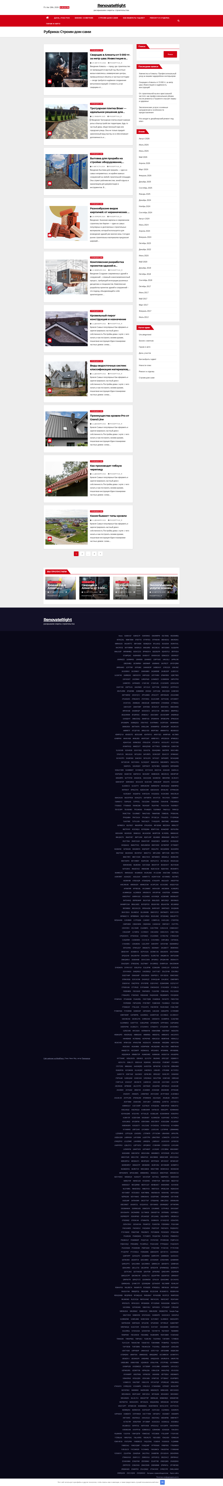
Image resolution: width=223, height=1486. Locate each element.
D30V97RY (155, 944)
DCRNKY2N (154, 952)
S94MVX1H (143, 1311)
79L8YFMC (155, 806)
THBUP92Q (129, 1339)
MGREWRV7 (126, 1165)
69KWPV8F (175, 774)
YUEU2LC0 (125, 1449)
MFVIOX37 (165, 1161)
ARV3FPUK (156, 892)
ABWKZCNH (144, 885)
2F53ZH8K (130, 691)
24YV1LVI (146, 687)
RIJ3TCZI (165, 1295)
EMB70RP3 (175, 979)
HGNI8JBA (156, 1043)
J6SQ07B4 (156, 1086)
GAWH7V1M (154, 1015)
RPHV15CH (135, 1303)
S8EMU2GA (124, 1311)
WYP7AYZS (174, 1406)
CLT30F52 (135, 932)
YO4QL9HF (145, 1445)
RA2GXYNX (125, 1291)
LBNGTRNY (156, 1137)
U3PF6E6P (135, 1351)
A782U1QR (136, 881)
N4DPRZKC (165, 1177)
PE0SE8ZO (165, 1232)
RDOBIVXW (174, 1291)
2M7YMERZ (126, 695)
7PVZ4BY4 (145, 817)
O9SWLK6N (174, 1201)
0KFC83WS (165, 648)
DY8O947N (119, 967)
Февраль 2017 (145, 311)
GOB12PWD (144, 1023)
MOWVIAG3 (165, 1169)
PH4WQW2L (137, 1236)
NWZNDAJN (155, 1193)
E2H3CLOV (165, 967)
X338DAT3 (127, 1414)
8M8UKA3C (175, 833)
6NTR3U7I (125, 790)
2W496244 (136, 703)
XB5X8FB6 (165, 1418)
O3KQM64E (165, 1197)
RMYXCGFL (155, 1299)
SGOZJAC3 (166, 1315)
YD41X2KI (165, 1437)
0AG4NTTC (128, 644)
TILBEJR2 (147, 1339)
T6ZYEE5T (165, 1331)
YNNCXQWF (135, 1445)
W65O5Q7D (155, 1390)
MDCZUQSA (174, 1157)
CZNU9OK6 (136, 944)
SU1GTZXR (135, 1327)
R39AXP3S (119, 1287)
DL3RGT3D (155, 956)
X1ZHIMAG (165, 1410)
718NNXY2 (118, 802)
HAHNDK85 (127, 1039)
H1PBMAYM (145, 1031)
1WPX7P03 (175, 679)
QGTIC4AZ (128, 1272)
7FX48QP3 (147, 809)
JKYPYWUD (164, 1094)
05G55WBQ (175, 636)
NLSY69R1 (126, 1189)
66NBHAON (155, 774)
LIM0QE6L (146, 1141)
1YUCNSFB (165, 683)
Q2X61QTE (136, 1256)
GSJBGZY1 (134, 1027)
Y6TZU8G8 (155, 1434)
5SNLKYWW (119, 770)
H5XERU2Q (128, 1035)
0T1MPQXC (127, 655)
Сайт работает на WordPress (54, 1058)
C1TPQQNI (137, 920)
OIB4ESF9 (146, 1208)
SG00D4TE (156, 1315)
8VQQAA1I (125, 845)
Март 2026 (143, 169)
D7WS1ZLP (137, 948)
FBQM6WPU (164, 995)
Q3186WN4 (145, 1256)
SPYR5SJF (164, 1323)
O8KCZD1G (165, 1201)
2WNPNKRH (155, 703)
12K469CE (147, 659)
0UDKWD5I (137, 655)
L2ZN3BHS (119, 1133)
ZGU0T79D (155, 1461)
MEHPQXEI (145, 1161)
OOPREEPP (125, 1216)
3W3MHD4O (174, 723)
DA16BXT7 (165, 948)
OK (162, 1482)
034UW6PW (156, 636)
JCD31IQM (155, 1090)
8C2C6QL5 (135, 829)
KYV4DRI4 (175, 1125)
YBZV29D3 (156, 1437)
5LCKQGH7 (145, 762)
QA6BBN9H (175, 1260)
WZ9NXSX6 (136, 1410)
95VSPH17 (138, 853)
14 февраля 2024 (99, 270)
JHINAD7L (135, 1094)
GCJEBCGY (174, 1015)
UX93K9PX (165, 1366)
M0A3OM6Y (174, 1149)
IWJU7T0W (157, 1078)
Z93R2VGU (146, 1457)
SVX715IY (154, 1327)
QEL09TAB (145, 1268)
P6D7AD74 (164, 1228)
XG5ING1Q (165, 1422)
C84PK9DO (127, 924)
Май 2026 (143, 157)
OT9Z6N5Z (125, 1220)
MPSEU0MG (134, 1173)
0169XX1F (127, 636)
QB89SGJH (156, 1264)
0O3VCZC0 (137, 652)
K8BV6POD (165, 1106)
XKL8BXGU (126, 1426)
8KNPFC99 (156, 833)
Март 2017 (143, 305)
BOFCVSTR (174, 912)
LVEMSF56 (127, 1149)
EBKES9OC (174, 975)
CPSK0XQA (134, 936)
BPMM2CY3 (124, 916)
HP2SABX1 (155, 1050)
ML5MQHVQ (125, 1169)
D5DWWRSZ (174, 944)
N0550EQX (128, 1177)
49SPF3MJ (155, 730)
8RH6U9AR (165, 837)
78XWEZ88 (136, 806)
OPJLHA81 (155, 1216)
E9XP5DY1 (155, 975)
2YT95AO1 (175, 703)
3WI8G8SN (126, 727)
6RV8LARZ (164, 790)
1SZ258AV (135, 679)
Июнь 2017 (144, 293)
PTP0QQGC (164, 1244)
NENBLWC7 (155, 1185)
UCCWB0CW (164, 1355)
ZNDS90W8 (155, 1465)
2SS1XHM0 (175, 695)
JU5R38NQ (156, 1102)
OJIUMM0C (155, 1208)
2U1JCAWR (155, 699)
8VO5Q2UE (175, 841)
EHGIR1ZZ (145, 979)
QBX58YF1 (165, 1264)
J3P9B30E (127, 1086)
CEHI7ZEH (125, 928)
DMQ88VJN (165, 956)
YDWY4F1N (118, 1441)
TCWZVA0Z (175, 1335)
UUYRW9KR (174, 1362)
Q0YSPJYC (164, 1252)
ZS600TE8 (134, 1469)
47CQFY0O (136, 730)
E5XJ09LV (175, 971)
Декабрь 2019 (145, 268)
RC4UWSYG (164, 1291)
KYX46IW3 (126, 1129)
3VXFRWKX (154, 723)
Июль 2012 (144, 317)
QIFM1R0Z (156, 1272)
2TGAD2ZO (126, 699)
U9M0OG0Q (143, 1355)
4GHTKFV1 (148, 734)
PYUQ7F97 (125, 1252)
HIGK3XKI (126, 1046)
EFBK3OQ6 (126, 979)
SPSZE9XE (155, 1323)
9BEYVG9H (136, 857)
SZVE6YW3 (146, 1331)
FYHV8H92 (128, 1011)
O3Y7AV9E (175, 1197)
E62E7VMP (126, 975)
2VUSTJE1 (127, 703)
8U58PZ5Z (165, 841)
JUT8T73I (165, 1102)
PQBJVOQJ (124, 1244)
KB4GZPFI (164, 1110)
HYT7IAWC (121, 1058)
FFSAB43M (128, 999)
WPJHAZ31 (144, 1402)
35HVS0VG (165, 707)
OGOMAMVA (125, 1208)
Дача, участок (62, 18)
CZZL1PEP (145, 944)
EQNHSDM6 (164, 983)
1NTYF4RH (155, 675)
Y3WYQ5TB (136, 1434)
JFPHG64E (175, 1090)
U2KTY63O (126, 1351)
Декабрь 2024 (145, 200)
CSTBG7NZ (164, 936)
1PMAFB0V (165, 675)
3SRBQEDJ (135, 723)
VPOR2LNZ (165, 1382)
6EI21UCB (139, 782)
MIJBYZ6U (155, 1165)
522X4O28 (128, 750)
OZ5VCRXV (127, 1224)
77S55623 (118, 806)
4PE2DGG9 (165, 738)
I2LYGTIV (148, 1058)
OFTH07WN (174, 1204)
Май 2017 (143, 299)
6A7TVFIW (128, 778)
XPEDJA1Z (155, 1426)
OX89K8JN (155, 1220)
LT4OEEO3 (165, 1145)
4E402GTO (129, 734)
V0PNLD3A (146, 1370)
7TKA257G (164, 817)
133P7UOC (157, 659)
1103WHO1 (130, 659)
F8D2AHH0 (144, 995)
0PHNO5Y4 (147, 652)
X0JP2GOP (146, 1410)
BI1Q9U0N (175, 908)
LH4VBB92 (137, 1141)
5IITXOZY (155, 758)
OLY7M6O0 (145, 1212)
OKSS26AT (175, 1208)
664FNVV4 (137, 774)
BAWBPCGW (125, 904)
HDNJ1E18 (155, 1039)
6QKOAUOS (155, 790)
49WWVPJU (164, 730)
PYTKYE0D (175, 1248)
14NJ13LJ (166, 659)
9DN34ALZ (165, 857)
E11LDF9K (147, 967)
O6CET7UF (145, 1201)
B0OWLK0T (175, 896)
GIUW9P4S (165, 1019)
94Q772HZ (119, 853)
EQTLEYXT (175, 983)
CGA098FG (144, 928)
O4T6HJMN (135, 1201)
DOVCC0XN (145, 960)
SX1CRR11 (126, 1331)
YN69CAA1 (125, 1445)
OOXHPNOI (135, 1216)
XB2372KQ (155, 1418)
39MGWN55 (174, 707)
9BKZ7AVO (146, 857)
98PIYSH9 (165, 853)
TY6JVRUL (156, 1347)
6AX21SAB (147, 778)
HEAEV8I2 (118, 1043)
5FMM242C (175, 754)
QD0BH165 (175, 1264)
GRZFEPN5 (125, 1027)
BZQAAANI (118, 920)
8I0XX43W (119, 833)
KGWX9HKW (164, 1114)
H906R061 (146, 1035)
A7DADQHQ (146, 881)
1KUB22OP (165, 671)
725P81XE (127, 802)
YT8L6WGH (175, 1445)
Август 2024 (144, 219)
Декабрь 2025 (145, 182)
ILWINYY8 (120, 1074)
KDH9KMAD (174, 1110)
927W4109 (127, 849)
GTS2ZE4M (164, 1027)
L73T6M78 (146, 1133)
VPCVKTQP (155, 1382)
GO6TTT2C (134, 1023)
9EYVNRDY (135, 861)
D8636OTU (146, 948)
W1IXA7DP (175, 1386)
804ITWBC (165, 821)
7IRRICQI (175, 809)
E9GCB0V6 (145, 975)
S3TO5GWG (136, 1307)
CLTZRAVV (145, 932)
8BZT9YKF (126, 829)
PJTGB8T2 (147, 1236)
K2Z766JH (145, 1106)
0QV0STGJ (166, 652)
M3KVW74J (135, 1153)
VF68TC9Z (155, 1378)
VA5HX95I (155, 1374)
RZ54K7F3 (175, 1303)
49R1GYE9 (145, 730)
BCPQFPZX (145, 904)
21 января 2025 (99, 116)
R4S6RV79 (137, 1287)
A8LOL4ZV (165, 881)
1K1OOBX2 (126, 671)
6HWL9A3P (157, 782)
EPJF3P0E (145, 983)
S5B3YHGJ (146, 1307)
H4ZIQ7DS (175, 1031)
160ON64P (146, 663)
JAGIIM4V (120, 1090)
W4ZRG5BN (145, 1390)
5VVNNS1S (139, 770)
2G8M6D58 (140, 691)
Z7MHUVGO (126, 1457)
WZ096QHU (126, 1410)
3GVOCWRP (164, 715)
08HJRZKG (175, 640)
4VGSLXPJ (165, 742)
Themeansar (86, 1058)
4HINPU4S (166, 734)
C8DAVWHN (137, 924)
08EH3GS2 (165, 640)
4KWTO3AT (145, 738)
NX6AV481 (165, 1193)
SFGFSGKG (146, 1315)
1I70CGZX (166, 667)
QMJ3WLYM (136, 1276)
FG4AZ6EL (137, 999)
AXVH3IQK (155, 896)
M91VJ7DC (135, 1157)
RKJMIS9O (125, 1299)
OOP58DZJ (175, 1212)
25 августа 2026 (99, 63)
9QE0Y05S (165, 869)
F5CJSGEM (174, 991)
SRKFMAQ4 (125, 1327)
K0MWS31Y (126, 1106)
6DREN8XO (130, 782)
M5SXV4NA (145, 1153)
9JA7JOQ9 (146, 865)
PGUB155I (127, 1236)
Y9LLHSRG (137, 1437)
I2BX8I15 (140, 1058)
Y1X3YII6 (126, 1434)
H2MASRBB (156, 1031)
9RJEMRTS (175, 869)
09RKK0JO (119, 644)
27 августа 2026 (57, 592)
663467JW (127, 774)
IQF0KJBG (147, 1074)
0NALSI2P (117, 652)
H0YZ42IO (136, 1031)
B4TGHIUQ (127, 900)
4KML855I (136, 738)
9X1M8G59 (138, 873)
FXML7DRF (175, 1007)
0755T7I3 (138, 640)
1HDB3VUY (157, 667)
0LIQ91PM (175, 648)
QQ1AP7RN (155, 1276)
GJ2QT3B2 (175, 1019)
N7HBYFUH (156, 1181)
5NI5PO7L (127, 766)
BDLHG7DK (165, 904)
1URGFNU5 (145, 679)
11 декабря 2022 (99, 324)
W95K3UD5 (164, 1390)
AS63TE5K (166, 892)
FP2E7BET (146, 1003)
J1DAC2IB (156, 1082)
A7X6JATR (156, 881)
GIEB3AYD (155, 1019)
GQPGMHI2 (174, 1023)
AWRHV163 (136, 896)
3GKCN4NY (155, 715)
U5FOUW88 (165, 1351)
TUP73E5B (126, 1347)
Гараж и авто (53, 24)
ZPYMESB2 (174, 1465)
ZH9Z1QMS (165, 1461)
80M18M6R (175, 821)
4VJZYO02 (175, 742)
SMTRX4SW (125, 1323)
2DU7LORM (121, 691)
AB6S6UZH (134, 885)
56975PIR (165, 750)
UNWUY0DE (135, 1362)
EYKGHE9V (165, 987)
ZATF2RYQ (155, 1457)
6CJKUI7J (175, 778)
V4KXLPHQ (165, 1370)
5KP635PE (165, 758)
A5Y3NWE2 (166, 877)
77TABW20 (127, 806)
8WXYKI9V (155, 845)
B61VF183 (146, 900)
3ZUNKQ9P (165, 727)
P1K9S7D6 (156, 1224)
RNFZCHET (165, 1299)
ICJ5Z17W (165, 1066)
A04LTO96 (166, 873)
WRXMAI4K (165, 1402)
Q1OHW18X (174, 1252)
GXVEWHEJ (174, 1027)
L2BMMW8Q (174, 1129)
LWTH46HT (146, 1149)
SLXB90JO (164, 1319)
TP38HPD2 (165, 1343)
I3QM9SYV (175, 1058)
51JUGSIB (119, 750)
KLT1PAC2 (175, 1118)
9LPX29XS (126, 869)
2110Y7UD (119, 687)
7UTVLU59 (135, 821)
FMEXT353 (175, 999)
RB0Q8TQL (135, 1291)
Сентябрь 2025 (145, 188)
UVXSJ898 (155, 1366)
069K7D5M (129, 640)
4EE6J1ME (138, 734)
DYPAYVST (128, 967)
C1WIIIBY (146, 920)
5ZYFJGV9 (149, 770)
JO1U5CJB (118, 1098)
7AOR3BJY (175, 806)
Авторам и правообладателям (157, 1473)
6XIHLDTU (138, 798)
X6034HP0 (175, 1414)
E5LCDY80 (166, 971)
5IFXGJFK (147, 758)
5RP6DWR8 (175, 766)
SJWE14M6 (135, 1319)
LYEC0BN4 (164, 1149)
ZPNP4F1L (164, 1465)
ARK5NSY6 (147, 892)
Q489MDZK (165, 1256)
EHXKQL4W (155, 979)
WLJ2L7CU (134, 1398)
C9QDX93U (147, 924)
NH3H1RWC (165, 1185)
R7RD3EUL (156, 1287)
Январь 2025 (144, 194)
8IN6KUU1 (137, 833)
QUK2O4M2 (165, 1280)
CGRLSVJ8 (164, 928)
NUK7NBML (145, 1193)
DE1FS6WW (174, 952)
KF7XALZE (145, 1114)
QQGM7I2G (165, 1276)
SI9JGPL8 (175, 1315)
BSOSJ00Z (155, 916)
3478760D (146, 707)
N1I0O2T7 (137, 1177)
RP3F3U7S (126, 1303)
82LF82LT (129, 825)
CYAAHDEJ (126, 944)
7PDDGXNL (175, 813)
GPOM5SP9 (154, 1023)
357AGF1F (155, 707)
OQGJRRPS (165, 1216)
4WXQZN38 (146, 746)
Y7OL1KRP (165, 1434)
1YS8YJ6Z (145, 683)
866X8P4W (139, 825)
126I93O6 (139, 659)
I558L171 (130, 1062)
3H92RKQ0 (175, 715)
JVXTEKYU (175, 1102)
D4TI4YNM (164, 944)
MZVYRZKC (118, 1177)
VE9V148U (146, 1378)
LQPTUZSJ (137, 1145)
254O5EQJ (165, 687)
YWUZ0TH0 (165, 1449)
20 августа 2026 (125, 592)
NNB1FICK (146, 1189)
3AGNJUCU (146, 711)
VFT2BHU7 (164, 1378)
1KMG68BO (145, 671)
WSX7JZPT (122, 1406)
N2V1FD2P (146, 1177)
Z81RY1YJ (136, 1457)
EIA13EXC (165, 979)
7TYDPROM (174, 817)
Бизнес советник (84, 18)
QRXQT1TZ (137, 1280)
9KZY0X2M (175, 865)
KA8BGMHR (145, 1110)
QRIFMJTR (127, 1280)
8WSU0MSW (145, 845)
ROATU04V (175, 1299)
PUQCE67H (175, 1244)
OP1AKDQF (145, 1216)
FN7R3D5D (127, 1003)
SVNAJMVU (145, 1327)
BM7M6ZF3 (164, 912)
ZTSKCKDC (154, 1469)
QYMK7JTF (136, 1283)
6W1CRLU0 (175, 794)
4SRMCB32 (137, 742)
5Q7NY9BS (156, 766)
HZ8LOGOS (131, 1058)
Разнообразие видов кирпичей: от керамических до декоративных (110, 212)
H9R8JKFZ (165, 1035)
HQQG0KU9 (126, 1054)
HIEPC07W (175, 1043)
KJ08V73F (126, 1118)
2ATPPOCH (175, 687)
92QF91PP (145, 849)
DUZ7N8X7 (144, 964)
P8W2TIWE (135, 1232)
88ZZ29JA (166, 825)
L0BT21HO (136, 1129)
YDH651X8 (175, 1437)
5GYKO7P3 (120, 758)
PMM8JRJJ (175, 1236)
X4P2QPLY (156, 1414)
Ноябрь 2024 (144, 206)
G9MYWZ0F (124, 1015)
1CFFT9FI (129, 667)
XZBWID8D (156, 1430)
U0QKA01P (165, 1347)
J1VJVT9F (175, 1082)
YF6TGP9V (128, 1441)
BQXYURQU (145, 916)
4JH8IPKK (117, 738)
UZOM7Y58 (136, 1370)
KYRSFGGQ (165, 1125)
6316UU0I (166, 770)
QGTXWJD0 (137, 1272)
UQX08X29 (144, 1362)
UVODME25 (137, 1366)
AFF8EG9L (137, 888)
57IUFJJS (120, 754)
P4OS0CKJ (137, 1228)
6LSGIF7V (135, 786)
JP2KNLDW (137, 1098)
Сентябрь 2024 (145, 213)
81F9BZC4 (121, 825)
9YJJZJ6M (157, 873)
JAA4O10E (175, 1086)
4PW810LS (175, 738)
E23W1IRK (156, 967)
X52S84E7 (165, 1414)
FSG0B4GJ (166, 1003)
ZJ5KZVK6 (135, 1465)
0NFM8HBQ (127, 652)
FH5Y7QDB (147, 999)
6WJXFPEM (129, 798)
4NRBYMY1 (155, 738)
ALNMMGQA (127, 892)
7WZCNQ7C (145, 821)
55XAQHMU (156, 750)
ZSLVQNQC (144, 1469)
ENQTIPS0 (135, 983)
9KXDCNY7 (165, 865)
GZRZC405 (127, 1031)
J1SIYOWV (165, 1082)
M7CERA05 (165, 1153)
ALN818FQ (175, 888)
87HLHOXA (148, 825)
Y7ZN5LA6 (118, 1437)
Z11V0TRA (127, 1453)
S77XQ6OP (166, 1307)
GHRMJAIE (146, 1019)
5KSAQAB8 (175, 758)
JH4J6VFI (126, 1094)
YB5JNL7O (147, 1437)
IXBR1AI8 (175, 1078)
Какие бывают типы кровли (108, 515)
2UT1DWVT (175, 699)
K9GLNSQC (125, 1110)
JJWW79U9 (145, 1094)
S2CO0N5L (126, 1307)
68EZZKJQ (165, 774)
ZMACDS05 (145, 1465)
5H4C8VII (138, 758)
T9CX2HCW (135, 1335)
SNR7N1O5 (136, 1323)
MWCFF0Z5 (164, 1173)
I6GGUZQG (157, 1062)
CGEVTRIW (154, 928)
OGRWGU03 (136, 1208)
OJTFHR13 (165, 1208)
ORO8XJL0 (175, 1216)
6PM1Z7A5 (134, 790)
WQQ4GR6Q (154, 1402)
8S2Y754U (126, 841)
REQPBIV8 (128, 1295)
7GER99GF (157, 809)
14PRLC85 (175, 659)
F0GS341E (136, 991)
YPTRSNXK (155, 1445)
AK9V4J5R (156, 888)
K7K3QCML (155, 1106)
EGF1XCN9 (136, 979)
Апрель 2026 (144, 163)
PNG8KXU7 (125, 1240)
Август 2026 (144, 139)
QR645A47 (175, 1276)
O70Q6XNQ (155, 1201)
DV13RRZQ (154, 964)
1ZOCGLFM (174, 683)
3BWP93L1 (175, 711)
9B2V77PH (175, 853)
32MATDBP (137, 707)
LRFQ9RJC (147, 1145)
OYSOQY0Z (165, 1220)
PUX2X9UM (126, 1248)
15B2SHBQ (127, 663)
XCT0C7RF (127, 1422)
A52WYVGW (156, 877)
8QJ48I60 (156, 837)
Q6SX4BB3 (144, 1260)
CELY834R (135, 928)
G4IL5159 (155, 1011)
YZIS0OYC (118, 1453)
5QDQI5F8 (165, 766)
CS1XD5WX (154, 936)
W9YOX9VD (174, 1390)
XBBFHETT (175, 1418)
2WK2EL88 (145, 703)
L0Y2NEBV (145, 1129)
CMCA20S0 (154, 932)
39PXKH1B (126, 711)
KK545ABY (145, 1118)
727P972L (136, 802)
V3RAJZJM (155, 1370)
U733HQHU (124, 1355)
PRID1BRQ (134, 1244)
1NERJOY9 (136, 675)
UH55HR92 (145, 1358)
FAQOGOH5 (154, 995)
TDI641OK (120, 1339)
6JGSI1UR (175, 782)
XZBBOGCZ (146, 1430)
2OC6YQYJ (136, 695)
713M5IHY (175, 798)
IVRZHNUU (147, 1078)
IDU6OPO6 (119, 1070)
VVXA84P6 (137, 1386)
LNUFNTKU (118, 1145)
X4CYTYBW (147, 1414)
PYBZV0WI (155, 1248)
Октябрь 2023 (145, 243)
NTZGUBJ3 (135, 1193)
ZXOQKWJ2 (141, 1473)
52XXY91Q (138, 750)
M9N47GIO (144, 1157)
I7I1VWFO (175, 1062)
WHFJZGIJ (146, 1394)
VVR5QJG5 (127, 1386)
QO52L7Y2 (145, 1276)
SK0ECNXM (145, 1319)
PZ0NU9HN (144, 1252)
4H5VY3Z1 (157, 734)
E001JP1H (137, 967)
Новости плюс (145, 365)
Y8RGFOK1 (128, 1437)
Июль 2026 (144, 145)
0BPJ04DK (137, 644)
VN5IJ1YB (145, 1382)
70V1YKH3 (166, 798)
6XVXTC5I (156, 798)
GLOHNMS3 (124, 1023)
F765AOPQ (126, 995)
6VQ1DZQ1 (155, 794)
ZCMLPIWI (136, 1461)
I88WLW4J (128, 1066)
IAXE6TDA (147, 1066)
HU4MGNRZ (146, 1054)
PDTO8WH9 (155, 1232)
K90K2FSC (175, 1106)
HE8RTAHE (165, 1039)
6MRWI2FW (155, 786)
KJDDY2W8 (136, 1118)
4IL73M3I (175, 734)
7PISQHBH (126, 817)
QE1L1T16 (135, 1268)
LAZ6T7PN (146, 1137)
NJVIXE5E (175, 1185)
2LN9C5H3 (175, 691)
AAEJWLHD (124, 885)
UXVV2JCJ (175, 1366)
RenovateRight (111, 5)
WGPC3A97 (136, 1394)
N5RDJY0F (127, 1181)
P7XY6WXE (125, 1232)
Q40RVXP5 (155, 1256)
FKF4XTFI (165, 999)
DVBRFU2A (164, 964)
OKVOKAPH (125, 1212)
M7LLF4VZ (175, 1153)
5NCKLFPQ (175, 762)
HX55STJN (165, 1054)
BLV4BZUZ (135, 912)
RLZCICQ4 (134, 1299)
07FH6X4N (156, 640)
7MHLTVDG (146, 813)
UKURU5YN (165, 1358)
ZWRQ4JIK (121, 1473)
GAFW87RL (135, 1015)
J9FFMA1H (165, 1086)
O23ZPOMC (155, 1197)
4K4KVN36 (127, 738)
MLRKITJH (135, 1169)
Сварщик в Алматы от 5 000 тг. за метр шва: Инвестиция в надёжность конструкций (110, 58)
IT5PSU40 (119, 1078)
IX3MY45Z (166, 1078)
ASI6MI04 (175, 892)
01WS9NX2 (146, 636)
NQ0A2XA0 (175, 1189)
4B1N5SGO (175, 730)
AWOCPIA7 (126, 896)
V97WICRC (146, 1374)
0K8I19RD (146, 648)
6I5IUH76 (166, 782)
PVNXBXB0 (136, 1248)
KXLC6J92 (145, 1125)
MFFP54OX (155, 1161)
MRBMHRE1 (144, 1173)
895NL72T (175, 825)
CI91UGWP (126, 932)
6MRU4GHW (145, 786)
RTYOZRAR (155, 1303)
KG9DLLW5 (154, 1114)
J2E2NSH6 (118, 1086)
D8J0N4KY (155, 948)
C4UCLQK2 (165, 920)
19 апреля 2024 (99, 216)
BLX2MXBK (145, 912)
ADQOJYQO (174, 885)
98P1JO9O (156, 853)
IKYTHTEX (175, 1070)
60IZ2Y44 (158, 770)
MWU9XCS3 (174, 1173)
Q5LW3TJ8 (135, 1260)
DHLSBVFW (135, 956)
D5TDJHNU (127, 948)
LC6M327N (165, 1137)
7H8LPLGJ (166, 809)
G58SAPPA (165, 1011)
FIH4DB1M (156, 999)
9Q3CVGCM (155, 869)
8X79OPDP (165, 845)
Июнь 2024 (144, 225)
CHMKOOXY (174, 928)
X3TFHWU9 (137, 1414)
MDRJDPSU (125, 1161)
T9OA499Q (144, 1335)
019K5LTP (136, 636)
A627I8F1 (175, 877)
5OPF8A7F (146, 766)
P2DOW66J (165, 1224)
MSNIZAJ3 (154, 1173)
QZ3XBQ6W (146, 1283)
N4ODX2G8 (175, 1177)
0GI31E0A (165, 644)
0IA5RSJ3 (137, 648)
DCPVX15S (145, 952)
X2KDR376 (175, 1410)
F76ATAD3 (135, 995)
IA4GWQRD (138, 1066)
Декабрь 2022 (145, 249)
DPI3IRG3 (154, 960)
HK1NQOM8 (155, 1046)
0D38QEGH (147, 644)
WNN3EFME (174, 1398)
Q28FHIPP (126, 1256)
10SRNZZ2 (121, 659)
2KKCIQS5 (165, 691)
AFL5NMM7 (146, 888)
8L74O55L (165, 833)
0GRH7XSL (175, 644)
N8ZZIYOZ (175, 1181)
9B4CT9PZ (126, 857)
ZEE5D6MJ (145, 1461)
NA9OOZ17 (126, 1185)
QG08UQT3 (175, 1268)
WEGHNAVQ (126, 1394)
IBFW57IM (156, 1066)
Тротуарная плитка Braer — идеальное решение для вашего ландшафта (108, 112)
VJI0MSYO (127, 1382)
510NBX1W (165, 746)
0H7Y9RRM (129, 648)
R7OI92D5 (146, 1287)
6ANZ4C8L (137, 778)
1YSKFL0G (155, 683)
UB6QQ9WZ (153, 1355)
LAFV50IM (137, 1137)
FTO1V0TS (145, 1007)
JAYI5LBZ (128, 1090)
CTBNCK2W (174, 936)
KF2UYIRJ (135, 1114)
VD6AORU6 (127, 1378)
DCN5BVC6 (135, 952)
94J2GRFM (175, 849)
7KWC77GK (126, 813)
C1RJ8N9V (128, 920)
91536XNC (118, 849)
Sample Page (174, 1311)
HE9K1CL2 (175, 1039)
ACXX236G (164, 885)
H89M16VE (138, 1035)
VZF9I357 (165, 1386)
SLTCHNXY (155, 1319)
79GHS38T (146, 806)
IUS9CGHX (138, 1078)
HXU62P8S (175, 1054)
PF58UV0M (175, 1232)
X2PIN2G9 (118, 1414)
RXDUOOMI (165, 1303)
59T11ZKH (137, 754)
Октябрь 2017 (145, 286)
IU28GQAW (128, 1078)
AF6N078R (127, 888)
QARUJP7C (126, 1264)
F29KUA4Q (165, 991)
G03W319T (137, 1011)
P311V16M (175, 1224)
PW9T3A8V (146, 1248)
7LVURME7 (136, 813)
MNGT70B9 (155, 1169)
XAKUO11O (146, 1418)
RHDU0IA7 (147, 1295)
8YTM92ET (175, 845)
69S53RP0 (119, 778)
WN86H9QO (164, 1398)
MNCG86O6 (145, 1169)
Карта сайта (174, 1473)
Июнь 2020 (144, 256)
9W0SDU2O (129, 873)
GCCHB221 (164, 1015)
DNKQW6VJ (125, 960)
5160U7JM (175, 746)
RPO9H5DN (145, 1303)
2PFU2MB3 (146, 695)
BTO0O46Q (165, 916)
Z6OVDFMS (174, 1453)
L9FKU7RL (175, 1133)
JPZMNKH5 (147, 1098)
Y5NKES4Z (146, 1434)
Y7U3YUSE (175, 1434)
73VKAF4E (164, 802)
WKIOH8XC (175, 1394)
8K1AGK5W (147, 833)
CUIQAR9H (126, 940)
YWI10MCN (155, 1449)
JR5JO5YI (175, 1098)
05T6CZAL (120, 640)
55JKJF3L (146, 750)
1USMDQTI (155, 679)
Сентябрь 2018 (145, 280)
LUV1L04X (175, 1145)
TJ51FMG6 (157, 1339)
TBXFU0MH (165, 1335)
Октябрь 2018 (145, 274)
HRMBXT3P (136, 1054)
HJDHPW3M (145, 1046)
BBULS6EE (135, 904)
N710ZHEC (146, 1181)
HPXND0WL (174, 1050)
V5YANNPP (127, 1374)
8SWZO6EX (155, 841)
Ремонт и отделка (159, 18)
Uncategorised (145, 335)
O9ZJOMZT (125, 1204)
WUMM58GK (142, 1406)
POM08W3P (135, 1240)
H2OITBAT (165, 1031)
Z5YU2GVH (164, 1453)
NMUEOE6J (136, 1189)
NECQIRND (135, 1185)
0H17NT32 (119, 648)
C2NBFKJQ (155, 920)
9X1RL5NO (148, 873)
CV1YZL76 (145, 940)
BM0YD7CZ (155, 912)
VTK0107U (117, 1386)
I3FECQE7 (165, 1058)
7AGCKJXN (165, 806)
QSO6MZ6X (146, 1280)
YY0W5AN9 (175, 1449)
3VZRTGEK (164, 723)
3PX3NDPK (125, 723)
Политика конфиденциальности (167, 1477)
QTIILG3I (155, 1280)
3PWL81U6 (175, 719)
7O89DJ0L (165, 813)
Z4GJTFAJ (145, 1453)
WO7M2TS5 (123, 1402)
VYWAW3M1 (156, 1386)
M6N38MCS (155, 1153)
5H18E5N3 (129, 758)
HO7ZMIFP (135, 1050)
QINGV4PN (165, 1272)
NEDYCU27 (145, 1185)
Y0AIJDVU (175, 1430)
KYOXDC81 (155, 1125)
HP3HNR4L (164, 1050)
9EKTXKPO (125, 861)
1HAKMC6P (147, 667)
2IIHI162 (148, 691)
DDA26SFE (164, 952)
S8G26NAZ (133, 1311)
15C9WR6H (137, 663)
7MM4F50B (156, 813)
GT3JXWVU (144, 1027)
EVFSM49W (144, 987)
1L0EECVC (175, 671)
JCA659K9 (146, 1090)
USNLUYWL (154, 1362)
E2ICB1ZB (175, 967)
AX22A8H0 (146, 896)
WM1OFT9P (144, 1398)
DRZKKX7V (175, 960)
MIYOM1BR (165, 1165)
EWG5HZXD (155, 987)
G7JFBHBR (175, 1011)
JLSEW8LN (175, 1094)
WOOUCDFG (134, 1402)
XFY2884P (146, 1422)
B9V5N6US (175, 900)
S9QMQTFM (163, 1311)
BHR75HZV (165, 908)
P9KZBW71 (145, 1232)
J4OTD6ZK (146, 1086)
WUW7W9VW (153, 1406)
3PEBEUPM (165, 719)
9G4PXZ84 (145, 861)
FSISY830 (175, 1003)
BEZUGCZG (136, 908)
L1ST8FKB (164, 1129)
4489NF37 (126, 730)
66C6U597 (146, 774)
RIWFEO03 (175, 1295)
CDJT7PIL (175, 924)
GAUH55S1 (144, 1015)
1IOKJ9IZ (175, 667)
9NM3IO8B (145, 869)
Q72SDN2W (154, 1260)
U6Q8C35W (175, 1351)
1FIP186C (138, 667)
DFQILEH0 (125, 956)
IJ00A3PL (157, 1070)
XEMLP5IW (137, 1422)
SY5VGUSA (136, 1331)
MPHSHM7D (123, 1173)
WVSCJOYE (164, 1406)
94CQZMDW (165, 849)
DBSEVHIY (125, 952)
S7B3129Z (175, 1307)
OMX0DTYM (155, 1212)
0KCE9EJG (156, 648)
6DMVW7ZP (120, 782)
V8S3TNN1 (137, 1374)
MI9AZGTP (136, 1165)
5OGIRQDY (137, 766)
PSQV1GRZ (154, 1244)
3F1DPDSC (136, 715)
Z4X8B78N (155, 1453)
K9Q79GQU (135, 1110)
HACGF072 (175, 1035)
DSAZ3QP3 (125, 964)
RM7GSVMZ (144, 1299)
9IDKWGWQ (127, 865)
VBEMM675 (174, 1374)
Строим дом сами (108, 18)
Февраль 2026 (145, 176)
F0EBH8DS (127, 991)
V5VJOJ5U (175, 1370)
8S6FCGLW (136, 841)
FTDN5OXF (126, 1007)
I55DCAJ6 (138, 1062)
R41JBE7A (128, 1287)
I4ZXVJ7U (121, 1062)
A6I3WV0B (127, 881)
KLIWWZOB (155, 1118)
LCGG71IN (175, 1137)
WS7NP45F (175, 1402)
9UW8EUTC (119, 873)
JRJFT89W (127, 1102)
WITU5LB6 (155, 1394)
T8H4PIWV (125, 1335)
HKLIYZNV (165, 1046)
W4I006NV (135, 1390)
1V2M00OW (165, 679)
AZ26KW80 (165, 896)
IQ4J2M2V (138, 1074)
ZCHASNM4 (126, 1461)
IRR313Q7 (156, 1074)
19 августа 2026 (159, 592)
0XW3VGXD (155, 655)
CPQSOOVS (124, 936)
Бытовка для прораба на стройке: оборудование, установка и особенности (107, 162)
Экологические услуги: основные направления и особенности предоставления (153, 109)
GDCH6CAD (126, 1019)
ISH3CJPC (165, 1074)
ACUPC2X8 (154, 885)
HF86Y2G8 (127, 1043)
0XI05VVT (146, 655)
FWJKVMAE (164, 1007)
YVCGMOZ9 (135, 1449)
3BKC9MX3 (165, 711)
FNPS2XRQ (137, 1003)
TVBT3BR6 (136, 1347)
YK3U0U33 (165, 1441)
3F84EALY (145, 715)
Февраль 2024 (145, 237)
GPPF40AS (165, 1023)
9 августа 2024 (98, 166)
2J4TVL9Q (156, 691)
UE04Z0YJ (126, 1358)
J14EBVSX (147, 1082)
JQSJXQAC (157, 1098)
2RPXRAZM (165, 695)
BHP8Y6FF (156, 908)
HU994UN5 (156, 1054)
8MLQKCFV (120, 837)
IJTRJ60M (165, 1070)
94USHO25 (129, 853)
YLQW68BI (175, 1441)
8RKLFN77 (175, 837)
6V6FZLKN (146, 794)
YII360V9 (157, 1441)
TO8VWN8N (155, 1343)
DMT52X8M (175, 956)
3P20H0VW (155, 719)
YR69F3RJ (165, 1445)
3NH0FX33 (145, 719)
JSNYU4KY (147, 1102)
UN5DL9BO (125, 1362)
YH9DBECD (138, 1441)
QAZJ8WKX (146, 1264)
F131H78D (155, 991)
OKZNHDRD (135, 1212)
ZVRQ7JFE (164, 1469)
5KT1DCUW (125, 762)
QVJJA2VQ (175, 1280)
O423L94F (125, 1201)
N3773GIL (155, 1177)
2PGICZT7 (155, 695)
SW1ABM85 (164, 1327)
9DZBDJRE (175, 857)
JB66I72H (137, 1090)
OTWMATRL (145, 1220)
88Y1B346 (157, 825)
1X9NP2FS (126, 683)
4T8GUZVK (146, 742)
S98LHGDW (153, 1311)
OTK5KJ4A (135, 1220)
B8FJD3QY (165, 900)
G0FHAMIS (147, 1011)
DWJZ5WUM (174, 964)
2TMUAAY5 (136, 699)
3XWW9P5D (155, 727)
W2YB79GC (125, 1390)
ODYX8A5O (154, 1204)
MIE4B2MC (146, 1165)
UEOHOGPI (135, 1358)
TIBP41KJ (138, 1339)
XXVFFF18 (136, 1430)
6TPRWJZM (174, 790)
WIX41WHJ (165, 1394)
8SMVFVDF (145, 841)
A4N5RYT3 (146, 877)
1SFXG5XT (126, 679)
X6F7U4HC (126, 1418)
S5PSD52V (156, 1307)
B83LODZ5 (155, 900)
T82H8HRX (175, 1331)
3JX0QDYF (126, 719)
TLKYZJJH (125, 1343)
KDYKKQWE (125, 1114)
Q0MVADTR (154, 1252)
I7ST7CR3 (119, 1066)
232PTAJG (129, 687)
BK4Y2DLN (125, 912)
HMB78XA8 (175, 1046)
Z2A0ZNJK (136, 1453)
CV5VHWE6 (155, 940)
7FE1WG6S (138, 809)
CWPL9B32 (165, 940)
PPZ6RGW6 (164, 1240)
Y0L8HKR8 (118, 1434)
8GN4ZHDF (165, 829)
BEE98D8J (126, 908)
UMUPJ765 (175, 1358)
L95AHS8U (165, 1133)
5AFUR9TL (147, 754)
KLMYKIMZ (165, 1118)
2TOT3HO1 (145, 699)
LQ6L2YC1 (128, 1145)
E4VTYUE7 (156, 971)
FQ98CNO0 (156, 1003)
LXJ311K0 (155, 1149)
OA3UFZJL (134, 1204)
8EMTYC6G (155, 829)
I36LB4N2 (156, 1058)
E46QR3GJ (137, 971)
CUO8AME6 (136, 940)
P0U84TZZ (146, 1224)
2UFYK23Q (165, 699)
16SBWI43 (155, 663)
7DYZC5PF (119, 809)
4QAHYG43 (127, 742)
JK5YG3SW (154, 1094)
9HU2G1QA (175, 861)
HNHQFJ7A (125, 1050)
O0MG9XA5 (145, 1197)
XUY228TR (164, 1426)
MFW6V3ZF (174, 1161)
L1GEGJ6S (155, 1129)
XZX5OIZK (165, 1430)
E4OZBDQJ (147, 971)
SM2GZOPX (174, 1319)
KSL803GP (175, 1122)
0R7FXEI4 (175, 652)
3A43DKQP (136, 711)
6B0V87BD (166, 778)
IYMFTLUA (119, 1082)
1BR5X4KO (120, 667)
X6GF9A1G (136, 1418)
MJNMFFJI (175, 1165)
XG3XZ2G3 (156, 1422)
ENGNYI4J (126, 983)
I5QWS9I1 (147, 1062)
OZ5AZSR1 (175, 1220)
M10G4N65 (126, 1153)
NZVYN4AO (135, 1197)
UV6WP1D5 (127, 1366)
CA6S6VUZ (156, 924)
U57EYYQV (155, 1351)
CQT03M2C (144, 936)
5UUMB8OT (129, 770)
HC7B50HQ (137, 1039)
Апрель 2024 (144, 231)
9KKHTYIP (155, 865)
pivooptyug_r (116, 63)
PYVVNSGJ (135, 1252)
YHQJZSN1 (148, 1441)
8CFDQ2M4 (145, 829)
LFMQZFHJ (118, 1141)
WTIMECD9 (132, 1406)
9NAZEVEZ (136, 869)
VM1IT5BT (136, 1382)
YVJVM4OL (145, 1449)
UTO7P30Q (164, 1362)
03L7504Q (165, 636)
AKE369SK (165, 888)
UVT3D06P (146, 1366)
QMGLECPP (125, 1276)
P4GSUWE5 (127, 1228)
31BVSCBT (127, 707)
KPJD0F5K (136, 1122)
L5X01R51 (137, 1133)
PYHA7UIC (165, 1248)
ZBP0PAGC (175, 1457)
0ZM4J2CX (165, 655)
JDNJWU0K (165, 1090)
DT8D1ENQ (135, 964)
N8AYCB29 (165, 1181)
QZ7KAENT (156, 1283)
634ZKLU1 (175, 770)
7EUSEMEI (128, 809)
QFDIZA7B (154, 1268)
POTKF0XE (155, 1240)
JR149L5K (166, 1098)
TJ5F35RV (166, 1339)
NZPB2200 (125, 1197)
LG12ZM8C (128, 1141)
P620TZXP (155, 1228)
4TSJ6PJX (156, 742)
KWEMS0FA (126, 1125)
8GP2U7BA (175, 829)
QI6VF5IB (147, 1272)
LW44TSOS (137, 1149)
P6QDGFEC (174, 1228)
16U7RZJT (164, 663)
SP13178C (145, 1323)
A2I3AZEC (127, 877)
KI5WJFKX (175, 1114)
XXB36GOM (126, 1430)
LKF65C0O (175, 1141)
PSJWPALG (144, 1244)
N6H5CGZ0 (137, 1181)
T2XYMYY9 (156, 1331)
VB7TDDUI (165, 1374)
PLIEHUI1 (165, 1236)
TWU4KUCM (146, 1347)
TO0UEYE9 (145, 1343)
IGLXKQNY (139, 1070)
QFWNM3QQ (164, 1268)
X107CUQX (156, 1410)
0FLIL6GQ (156, 644)
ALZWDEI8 (137, 892)
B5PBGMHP (137, 900)
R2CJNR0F (165, 1283)
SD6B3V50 (136, 1315)
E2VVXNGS (127, 971)
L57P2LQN (128, 1133)
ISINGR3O (175, 1074)
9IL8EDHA (137, 865)
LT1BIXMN (156, 1145)
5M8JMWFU (164, 762)
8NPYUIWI (138, 837)
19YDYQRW (174, 663)
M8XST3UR (125, 1157)
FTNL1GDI (135, 1007)
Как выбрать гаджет (134, 18)
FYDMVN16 (118, 1011)
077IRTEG (146, 640)
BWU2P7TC (174, 916)
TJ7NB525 (175, 1339)
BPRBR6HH (135, 916)
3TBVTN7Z (144, 723)
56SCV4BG (175, 750)
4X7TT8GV (156, 746)
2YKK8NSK (165, 703)
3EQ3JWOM (125, 715)
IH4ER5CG (148, 1070)
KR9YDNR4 (145, 1122)
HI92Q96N (165, 1043)
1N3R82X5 (127, 675)
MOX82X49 (175, 1169)
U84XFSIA (133, 1355)
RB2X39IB (144, 1291)
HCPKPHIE (146, 1039)
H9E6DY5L (156, 1035)
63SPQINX (119, 774)
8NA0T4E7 (129, 837)
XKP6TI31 (135, 1426)
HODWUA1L (145, 1050)
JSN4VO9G (137, 1102)
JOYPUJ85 (127, 1098)
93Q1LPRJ (155, 849)
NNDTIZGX (155, 1189)
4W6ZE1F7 (137, 746)
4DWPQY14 (119, 734)
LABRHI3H (128, 1137)
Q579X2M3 (126, 1260)
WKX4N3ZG (125, 1398)
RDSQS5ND (118, 1295)
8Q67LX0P (147, 837)
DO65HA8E (135, 960)
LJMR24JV (155, 1141)
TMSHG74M (135, 1343)
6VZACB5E (165, 794)
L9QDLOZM (119, 1137)
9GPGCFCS (155, 861)
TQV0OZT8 (175, 1343)
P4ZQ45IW (146, 1228)
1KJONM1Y (135, 671)
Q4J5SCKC (175, 1256)
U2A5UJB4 (175, 1347)
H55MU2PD (118, 1035)
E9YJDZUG (164, 975)
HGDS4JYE (147, 1043)
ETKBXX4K (126, 987)
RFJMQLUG (138, 1295)
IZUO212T (128, 1082)
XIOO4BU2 (175, 1422)
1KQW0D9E (155, 671)
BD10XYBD (155, 904)
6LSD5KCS (126, 786)
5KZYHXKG (135, 762)
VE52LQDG (136, 1378)
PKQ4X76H (156, 1236)
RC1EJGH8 (154, 1291)
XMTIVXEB (145, 1426)
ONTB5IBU (165, 1212)
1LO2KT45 (118, 675)
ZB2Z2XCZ (165, 1457)
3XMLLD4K (145, 727)
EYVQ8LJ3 (175, 987)
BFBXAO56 (146, 908)
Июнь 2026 (144, 151)
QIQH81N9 (175, 1272)
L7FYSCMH (156, 1133)
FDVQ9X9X (175, 995)
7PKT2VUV (136, 817)
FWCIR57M (154, 1007)
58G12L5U (129, 754)
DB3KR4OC (175, 948)
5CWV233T (156, 754)
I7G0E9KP (166, 1062)
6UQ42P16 (136, 794)
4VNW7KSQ (127, 746)
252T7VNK (155, 687)
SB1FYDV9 (127, 1315)
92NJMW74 (136, 849)
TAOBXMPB (154, 1335)
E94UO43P (135, 975)
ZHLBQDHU (174, 1461)
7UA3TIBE (126, 821)
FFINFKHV (118, 999)
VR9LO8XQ (175, 1382)
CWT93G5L (175, 940)
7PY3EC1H (155, 817)
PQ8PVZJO (175, 1240)
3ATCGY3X (155, 711)
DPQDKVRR (164, 960)
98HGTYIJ (147, 853)
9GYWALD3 (165, 861)
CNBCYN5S (174, 932)
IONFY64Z (129, 1074)
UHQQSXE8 (155, 1358)
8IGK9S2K (128, 833)
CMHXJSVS (164, 932)
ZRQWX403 (125, 1469)
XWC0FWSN (174, 1426)
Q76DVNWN (164, 1260)
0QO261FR (156, 652)
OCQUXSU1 (144, 1204)
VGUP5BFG (174, 1378)
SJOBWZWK (124, 1319)
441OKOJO (175, 727)
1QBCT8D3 (175, 675)
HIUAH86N (135, 1046)
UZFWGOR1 (126, 1370)
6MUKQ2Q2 (165, 786)
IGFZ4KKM (129, 1070)
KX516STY (136, 1125)
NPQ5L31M (165, 1189)
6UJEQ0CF (127, 794)
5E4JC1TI (165, 754)
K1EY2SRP (136, 1106)
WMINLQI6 (154, 1398)
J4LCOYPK (137, 1086)
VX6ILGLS (146, 1386)
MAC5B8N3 (154, 1157)
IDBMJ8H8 (175, 1066)
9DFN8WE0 (156, 857)
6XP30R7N (147, 798)
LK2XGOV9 (165, 1141)
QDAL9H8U (126, 1268)
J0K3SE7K (137, 1082)
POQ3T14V (145, 1240)
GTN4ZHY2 (154, 1027)
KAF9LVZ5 (155, 1110)
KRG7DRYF (155, 1122)
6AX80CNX (157, 778)
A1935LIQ (175, 873)
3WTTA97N (135, 727)
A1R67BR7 (118, 877)
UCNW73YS (174, 1355)
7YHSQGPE (155, 821)
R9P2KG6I (165, 1287)
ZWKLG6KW (174, 1469)
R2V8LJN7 (175, 1283)
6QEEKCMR (144, 790)
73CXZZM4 (145, 802)
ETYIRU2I (135, 987)
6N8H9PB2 (175, 786)
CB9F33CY (166, 924)
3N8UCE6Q (136, 719)
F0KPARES (146, 991)
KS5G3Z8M (165, 1122)
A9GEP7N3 (175, 881)
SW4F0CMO (174, 1327)
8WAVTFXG (135, 845)
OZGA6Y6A (137, 1224)
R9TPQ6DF (175, 1287)
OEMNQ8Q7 (164, 1204)
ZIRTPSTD (126, 1465)
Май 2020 (143, 262)
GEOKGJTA (136, 1019)
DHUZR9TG (145, 956)
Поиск (141, 46)
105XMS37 (175, 655)
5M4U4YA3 (155, 762)
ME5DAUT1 (135, 1161)
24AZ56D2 (138, 687)
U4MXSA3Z (145, 1351)
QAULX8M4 (136, 1264)
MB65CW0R (164, 1157)
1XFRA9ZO (136, 683)
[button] (178, 21)
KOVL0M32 (126, 1122)
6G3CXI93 (148, 782)
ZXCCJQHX (131, 1473)
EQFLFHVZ (154, 983)
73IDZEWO (155, 802)
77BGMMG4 (174, 802)
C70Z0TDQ (175, 920)
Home (121, 636)
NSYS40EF (126, 1193)
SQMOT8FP (174, 1323)
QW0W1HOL (125, 1283)
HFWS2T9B (137, 1043)
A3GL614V (136, 877)
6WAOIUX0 (119, 798)
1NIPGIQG (146, 675)
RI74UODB (157, 1295)
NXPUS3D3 (175, 1193)
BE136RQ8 (175, 904)
